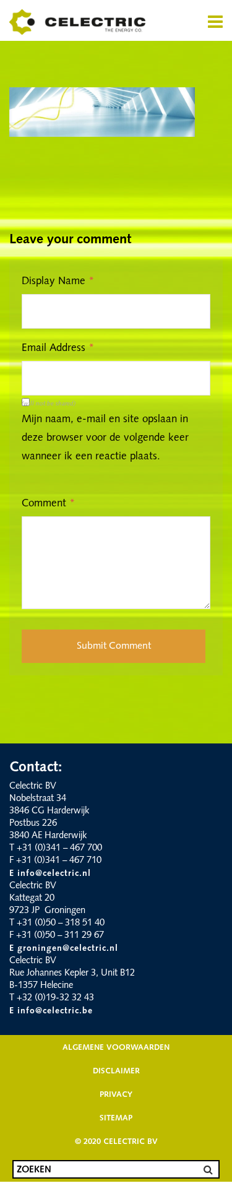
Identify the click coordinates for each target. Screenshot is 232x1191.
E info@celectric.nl (50, 873)
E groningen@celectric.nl (63, 948)
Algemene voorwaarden (116, 1048)
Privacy (116, 1095)
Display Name (58, 281)
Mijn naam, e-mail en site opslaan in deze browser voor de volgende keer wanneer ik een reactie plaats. (105, 438)
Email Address (58, 348)
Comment (48, 503)
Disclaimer (116, 1071)
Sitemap (116, 1118)
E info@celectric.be (51, 1011)
